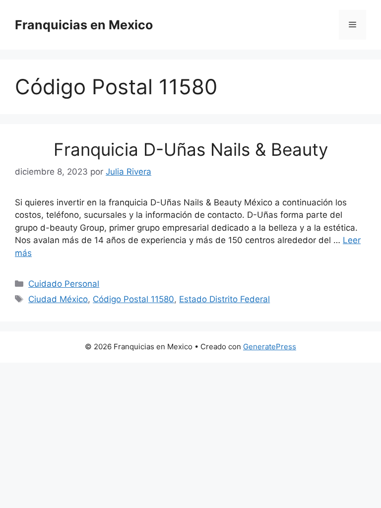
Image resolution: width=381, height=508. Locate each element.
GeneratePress (269, 346)
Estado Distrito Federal (224, 299)
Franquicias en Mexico (84, 24)
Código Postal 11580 (133, 299)
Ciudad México (58, 299)
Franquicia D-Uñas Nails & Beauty (191, 149)
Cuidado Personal (63, 284)
